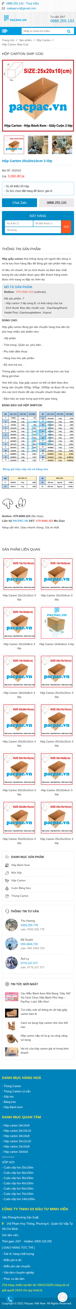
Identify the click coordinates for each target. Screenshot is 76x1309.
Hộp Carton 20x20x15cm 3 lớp (19, 841)
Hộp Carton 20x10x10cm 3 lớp (19, 792)
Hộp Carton (43, 40)
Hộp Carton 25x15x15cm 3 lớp (56, 841)
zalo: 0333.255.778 (32, 929)
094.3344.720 (29, 944)
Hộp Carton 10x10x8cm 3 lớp (19, 646)
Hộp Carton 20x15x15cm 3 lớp (56, 743)
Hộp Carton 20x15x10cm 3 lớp (56, 694)
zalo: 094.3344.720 (32, 948)
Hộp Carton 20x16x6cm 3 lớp (56, 792)
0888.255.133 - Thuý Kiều (22, 3)
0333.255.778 (29, 925)
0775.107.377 (29, 963)
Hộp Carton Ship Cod (15, 44)
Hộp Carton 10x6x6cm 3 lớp (56, 644)
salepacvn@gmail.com (21, 8)
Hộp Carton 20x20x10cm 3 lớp (19, 743)
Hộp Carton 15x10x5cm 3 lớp (56, 597)
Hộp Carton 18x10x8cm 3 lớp (19, 694)
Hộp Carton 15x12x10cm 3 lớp (19, 597)
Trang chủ (8, 40)
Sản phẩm (25, 40)
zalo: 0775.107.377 (32, 967)
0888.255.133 (56, 203)
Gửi (66, 226)
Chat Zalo (19, 203)
